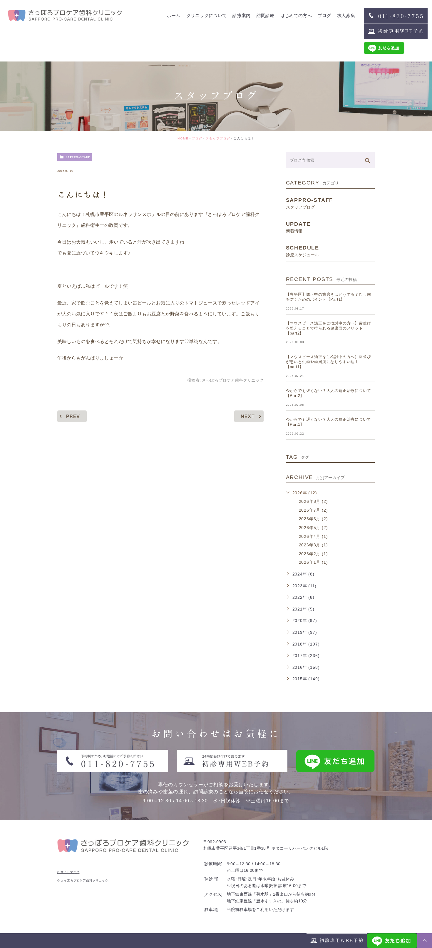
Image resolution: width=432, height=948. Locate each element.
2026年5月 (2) (313, 527)
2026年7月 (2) (313, 510)
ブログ (197, 138)
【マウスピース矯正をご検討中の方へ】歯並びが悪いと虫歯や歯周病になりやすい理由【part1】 (328, 362)
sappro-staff (78, 157)
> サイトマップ (68, 872)
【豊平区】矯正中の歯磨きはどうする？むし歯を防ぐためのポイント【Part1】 (328, 297)
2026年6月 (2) (313, 518)
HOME (183, 138)
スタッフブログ (218, 138)
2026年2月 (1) (313, 553)
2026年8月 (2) (313, 501)
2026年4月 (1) (313, 536)
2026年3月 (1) (313, 545)
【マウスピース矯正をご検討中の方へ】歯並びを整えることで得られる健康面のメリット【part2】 (328, 328)
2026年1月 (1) (313, 562)
